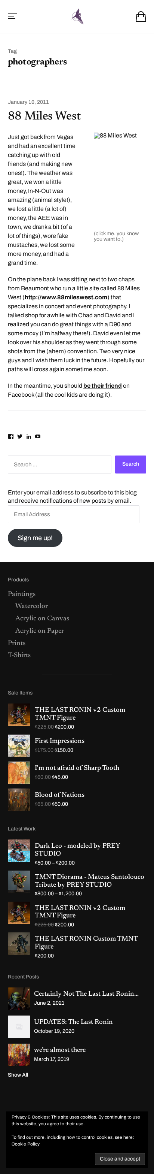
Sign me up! (35, 538)
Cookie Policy (26, 1144)
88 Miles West (44, 116)
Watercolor (31, 606)
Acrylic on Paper (39, 631)
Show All (18, 1075)
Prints (16, 643)
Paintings (22, 594)
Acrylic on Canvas (42, 618)
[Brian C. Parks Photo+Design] (77, 16)
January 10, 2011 (28, 102)
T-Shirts (19, 655)
